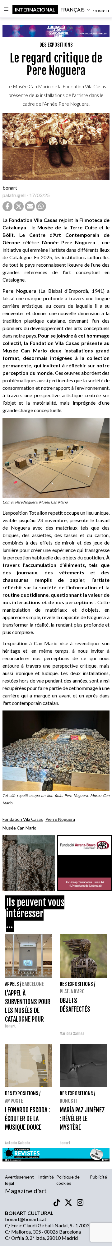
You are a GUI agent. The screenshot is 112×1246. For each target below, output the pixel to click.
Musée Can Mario (19, 827)
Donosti (68, 1101)
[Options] (6, 10)
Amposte (14, 1101)
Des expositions (56, 45)
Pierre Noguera (60, 819)
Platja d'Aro (72, 991)
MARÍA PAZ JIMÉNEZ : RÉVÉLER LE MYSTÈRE (82, 1118)
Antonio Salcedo (17, 1143)
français (72, 9)
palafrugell (14, 195)
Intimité (46, 1176)
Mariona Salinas (72, 1033)
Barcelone (33, 984)
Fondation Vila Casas (22, 819)
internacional (35, 9)
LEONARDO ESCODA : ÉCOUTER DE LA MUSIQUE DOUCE (27, 1118)
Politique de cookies (68, 1180)
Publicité (98, 1176)
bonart (9, 188)
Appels (12, 984)
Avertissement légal (19, 1180)
